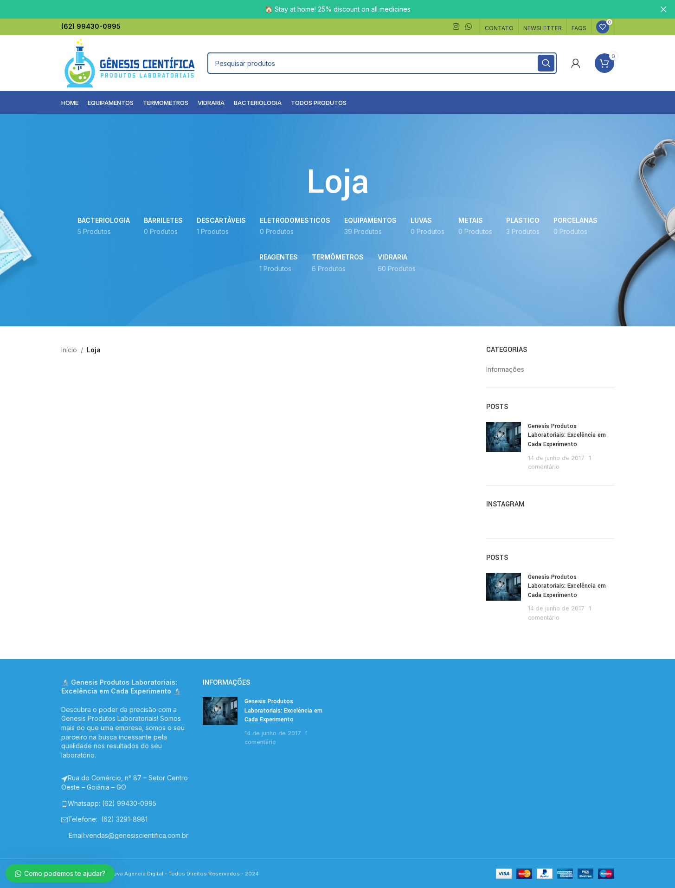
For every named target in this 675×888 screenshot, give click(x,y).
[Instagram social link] (456, 26)
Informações (505, 369)
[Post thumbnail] (503, 446)
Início (69, 350)
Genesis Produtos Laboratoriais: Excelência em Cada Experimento (567, 435)
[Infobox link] (91, 26)
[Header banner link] (337, 9)
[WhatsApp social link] (468, 26)
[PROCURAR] (546, 63)
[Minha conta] (575, 63)
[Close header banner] (663, 9)
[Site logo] (130, 62)
